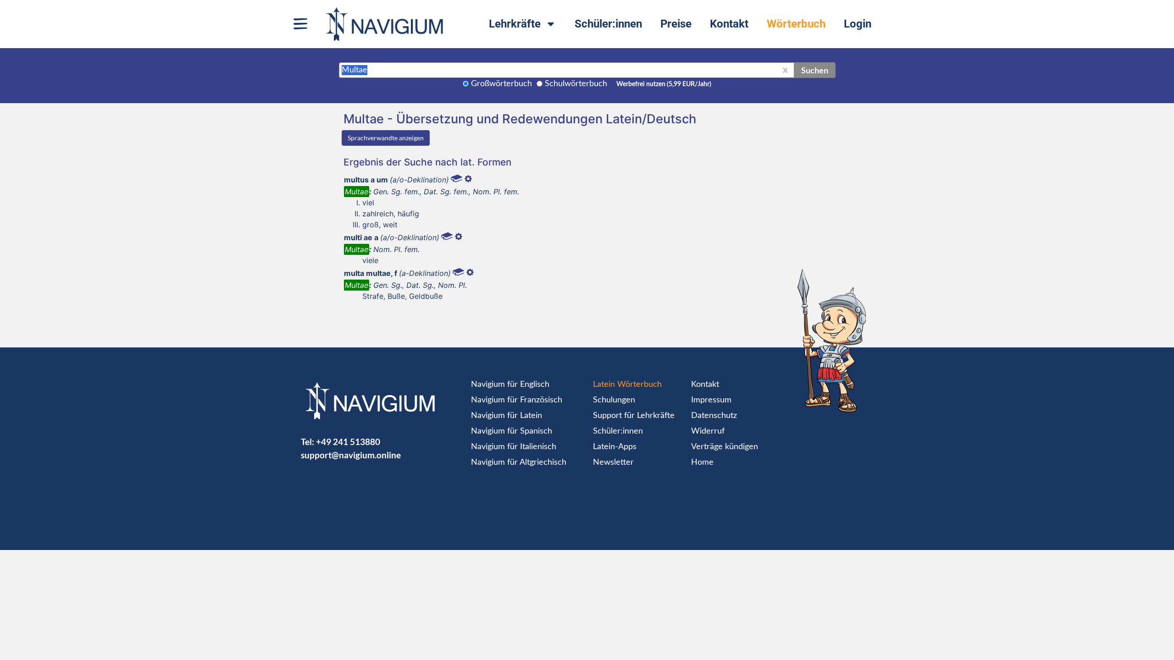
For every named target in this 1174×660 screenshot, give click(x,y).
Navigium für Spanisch (511, 431)
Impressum (711, 400)
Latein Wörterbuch (627, 384)
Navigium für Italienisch (513, 447)
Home (702, 462)
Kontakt (729, 23)
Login (857, 23)
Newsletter (613, 462)
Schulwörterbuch (576, 84)
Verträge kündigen (724, 447)
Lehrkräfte (515, 23)
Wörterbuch (796, 23)
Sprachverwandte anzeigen (386, 138)
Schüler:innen (608, 23)
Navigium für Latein (506, 416)
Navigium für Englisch (510, 384)
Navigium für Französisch (516, 400)
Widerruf (708, 431)
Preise (676, 23)
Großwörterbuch (501, 84)
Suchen (814, 70)
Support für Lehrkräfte (634, 416)
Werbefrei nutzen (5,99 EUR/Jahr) (663, 84)
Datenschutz (714, 416)
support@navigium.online (351, 455)
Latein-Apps (615, 447)
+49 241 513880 (348, 441)
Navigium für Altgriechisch (518, 462)
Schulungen (614, 400)
